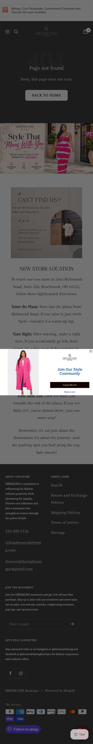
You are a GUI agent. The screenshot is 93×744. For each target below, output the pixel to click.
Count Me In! (70, 385)
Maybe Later (69, 392)
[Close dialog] (90, 350)
